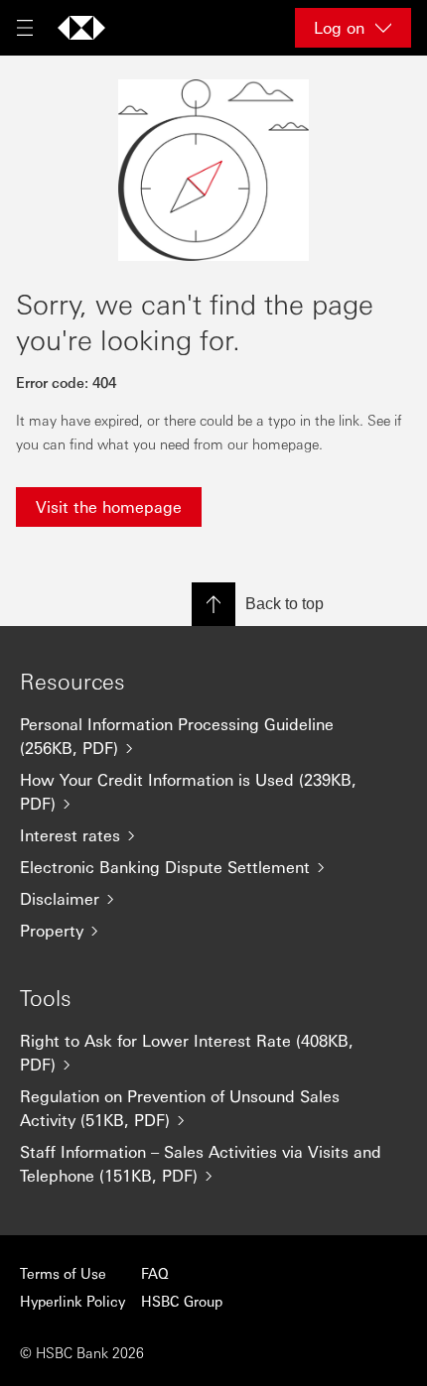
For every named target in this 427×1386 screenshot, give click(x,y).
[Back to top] (213, 604)
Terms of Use (63, 1273)
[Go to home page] (81, 28)
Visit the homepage (109, 506)
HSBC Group (181, 1301)
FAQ (155, 1273)
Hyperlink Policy (72, 1301)
